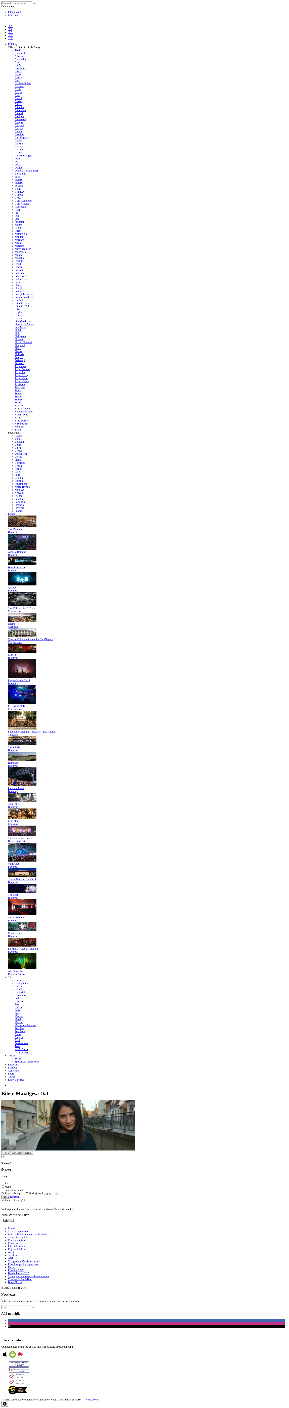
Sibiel (18, 330)
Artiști (11, 1252)
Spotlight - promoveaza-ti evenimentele (28, 1276)
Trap (17, 1046)
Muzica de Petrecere (25, 1025)
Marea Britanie (22, 486)
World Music (21, 1049)
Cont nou (13, 15)
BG (10, 32)
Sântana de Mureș (24, 324)
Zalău (18, 429)
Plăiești (18, 285)
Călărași (19, 104)
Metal (18, 1019)
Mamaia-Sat (21, 233)
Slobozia (19, 354)
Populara (19, 1028)
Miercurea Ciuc (23, 248)
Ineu (17, 218)
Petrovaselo (21, 276)
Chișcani (19, 125)
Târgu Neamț (22, 381)
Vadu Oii (19, 405)
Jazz (17, 1004)
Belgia (18, 438)
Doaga (18, 167)
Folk (17, 998)
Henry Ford (91, 1399)
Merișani (19, 245)
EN (10, 29)
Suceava (19, 363)
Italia (17, 474)
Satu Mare (20, 327)
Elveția (18, 456)
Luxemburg (21, 483)
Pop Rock (20, 1031)
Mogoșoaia (20, 251)
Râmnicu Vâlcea (23, 306)
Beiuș (18, 74)
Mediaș (18, 242)
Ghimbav (20, 191)
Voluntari (19, 426)
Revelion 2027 (16, 1270)
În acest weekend (14, 1190)
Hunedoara (20, 206)
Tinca (18, 390)
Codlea (18, 140)
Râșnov (19, 309)
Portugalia (20, 501)
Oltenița (19, 261)
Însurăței (19, 221)
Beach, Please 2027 (18, 1273)
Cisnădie (19, 134)
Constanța (20, 143)
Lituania (19, 480)
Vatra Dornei (21, 420)
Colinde (19, 989)
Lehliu (18, 227)
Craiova (19, 152)
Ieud (17, 215)
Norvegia (20, 492)
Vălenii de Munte (24, 411)
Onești (18, 264)
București (20, 53)
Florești (19, 179)
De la (4, 1193)
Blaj (17, 80)
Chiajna (19, 122)
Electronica (21, 995)
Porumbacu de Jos (24, 297)
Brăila (18, 89)
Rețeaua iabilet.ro (17, 1249)
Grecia (18, 465)
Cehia (18, 444)
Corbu (18, 146)
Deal (17, 158)
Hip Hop (19, 1001)
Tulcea (18, 399)
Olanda (18, 495)
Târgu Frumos (22, 369)
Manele (19, 1016)
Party (17, 1010)
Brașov (18, 92)
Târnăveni (20, 384)
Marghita (19, 239)
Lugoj (18, 230)
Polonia (19, 498)
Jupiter (18, 224)
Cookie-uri (13, 1243)
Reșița (18, 315)
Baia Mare (20, 68)
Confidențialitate (16, 1240)
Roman (18, 318)
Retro (18, 1034)
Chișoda (19, 128)
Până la (32, 1193)
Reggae (19, 1037)
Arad (17, 62)
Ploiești (18, 288)
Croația (18, 450)
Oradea (18, 267)
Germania (20, 462)
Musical (19, 1022)
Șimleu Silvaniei (23, 342)
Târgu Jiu (20, 372)
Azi (7, 1183)
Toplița (18, 396)
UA (10, 38)
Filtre (6, 1153)
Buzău (18, 101)
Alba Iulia (20, 56)
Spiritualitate (21, 1043)
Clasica (18, 986)
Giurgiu (19, 194)
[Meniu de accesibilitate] (4, 1404)
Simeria (19, 339)
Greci (18, 197)
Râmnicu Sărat (22, 303)
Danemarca (21, 453)
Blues (18, 980)
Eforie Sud (20, 173)
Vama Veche (21, 414)
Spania (18, 510)
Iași (16, 212)
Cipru (18, 447)
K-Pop (18, 1007)
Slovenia (19, 507)
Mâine (8, 1186)
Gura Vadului (22, 203)
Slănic (18, 348)
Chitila (18, 131)
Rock (17, 1040)
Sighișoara (20, 336)
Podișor (19, 291)
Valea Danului (22, 408)
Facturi (11, 1267)
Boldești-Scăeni (23, 83)
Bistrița (18, 77)
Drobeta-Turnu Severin (27, 170)
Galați (18, 188)
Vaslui (18, 417)
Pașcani (19, 270)
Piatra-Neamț (22, 279)
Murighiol (20, 258)
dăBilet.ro (13, 1255)
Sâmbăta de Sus (23, 321)
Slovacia (19, 504)
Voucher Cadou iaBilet (20, 1279)
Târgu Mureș (21, 378)
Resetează (15, 1196)
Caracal (19, 113)
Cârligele (19, 116)
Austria (18, 435)
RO (10, 26)
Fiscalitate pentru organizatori (23, 1264)
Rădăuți (19, 300)
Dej (17, 161)
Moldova (19, 489)
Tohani (18, 393)
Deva (17, 164)
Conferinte (20, 992)
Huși (17, 209)
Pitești (18, 282)
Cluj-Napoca (21, 137)
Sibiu (17, 333)
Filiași (18, 176)
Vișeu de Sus (21, 423)
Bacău (18, 65)
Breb (17, 95)
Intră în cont (14, 12)
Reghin (18, 312)
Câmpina (19, 107)
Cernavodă (20, 119)
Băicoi (18, 71)
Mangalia (20, 236)
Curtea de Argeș (23, 155)
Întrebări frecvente (17, 1246)
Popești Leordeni (24, 294)
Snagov (19, 357)
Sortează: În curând (21, 1153)
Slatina (18, 351)
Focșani (19, 185)
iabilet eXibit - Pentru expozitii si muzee (29, 1234)
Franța (18, 459)
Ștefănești (20, 360)
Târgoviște (20, 366)
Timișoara (20, 387)
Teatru (18, 1058)
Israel (17, 471)
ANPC (11, 1258)
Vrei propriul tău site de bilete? (24, 1261)
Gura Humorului (23, 200)
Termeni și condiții (18, 1237)
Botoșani (19, 86)
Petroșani (19, 273)
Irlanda (18, 468)
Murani (18, 254)
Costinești (20, 149)
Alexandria (20, 59)
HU (10, 35)
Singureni (20, 345)
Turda (18, 402)
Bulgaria (19, 441)
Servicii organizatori (18, 1231)
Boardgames (21, 983)
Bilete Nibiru (15, 1282)
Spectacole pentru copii (27, 1061)
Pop (17, 1013)
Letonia (19, 477)
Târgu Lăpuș (21, 375)
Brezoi (18, 98)
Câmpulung (21, 110)
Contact (12, 1228)
